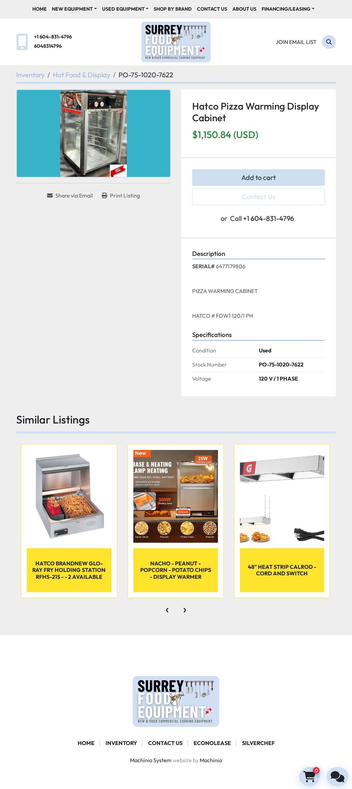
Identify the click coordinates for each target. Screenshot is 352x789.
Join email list (296, 41)
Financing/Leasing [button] (286, 9)
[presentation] (167, 608)
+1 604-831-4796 (53, 37)
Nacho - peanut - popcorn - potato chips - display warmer (175, 570)
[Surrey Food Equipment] (176, 700)
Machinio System (151, 760)
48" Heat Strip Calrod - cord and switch (282, 570)
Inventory (121, 743)
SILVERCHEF (258, 743)
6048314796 (48, 46)
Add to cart (258, 177)
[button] (74, 9)
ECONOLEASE (212, 743)
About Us (244, 9)
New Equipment (72, 9)
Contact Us (212, 9)
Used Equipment (123, 9)
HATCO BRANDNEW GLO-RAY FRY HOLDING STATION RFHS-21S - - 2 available (69, 570)
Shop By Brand (173, 9)
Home (39, 9)
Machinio (211, 760)
